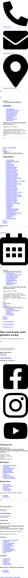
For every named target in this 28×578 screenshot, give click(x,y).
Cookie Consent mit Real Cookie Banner (10, 577)
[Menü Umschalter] (1, 97)
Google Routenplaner (5, 358)
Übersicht (7, 106)
